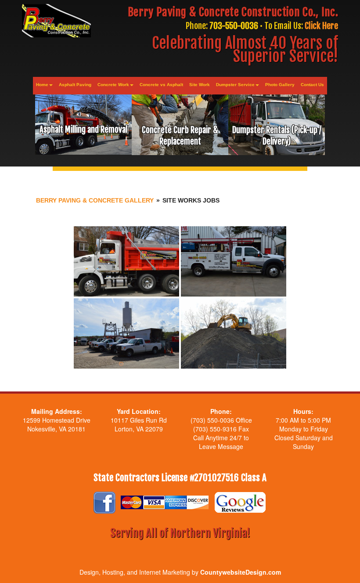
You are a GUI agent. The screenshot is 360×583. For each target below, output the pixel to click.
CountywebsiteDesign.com (240, 572)
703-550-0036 (233, 25)
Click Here (321, 25)
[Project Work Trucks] (233, 261)
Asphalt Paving (75, 84)
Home (42, 84)
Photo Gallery (280, 84)
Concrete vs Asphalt (161, 84)
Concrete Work (113, 84)
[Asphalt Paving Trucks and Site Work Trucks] (126, 261)
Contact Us (312, 84)
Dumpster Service (235, 84)
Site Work (199, 84)
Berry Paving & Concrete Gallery (95, 200)
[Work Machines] (233, 333)
